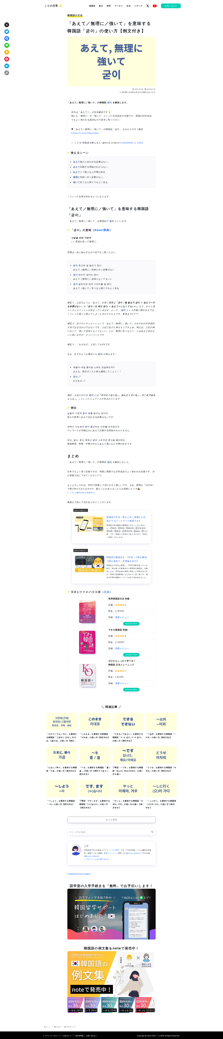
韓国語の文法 (75, 15)
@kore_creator (133, 853)
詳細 (107, 592)
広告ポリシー (68, 1036)
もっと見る (111, 819)
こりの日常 (114, 850)
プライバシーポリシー (52, 1036)
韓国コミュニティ (111, 853)
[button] (152, 832)
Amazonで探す (131, 624)
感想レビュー (122, 617)
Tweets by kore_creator (79, 874)
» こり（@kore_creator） (81, 492)
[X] (147, 5)
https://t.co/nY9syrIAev (85, 133)
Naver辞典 (101, 230)
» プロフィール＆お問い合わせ (96, 859)
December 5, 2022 (132, 142)
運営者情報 (79, 1036)
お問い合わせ (91, 1036)
